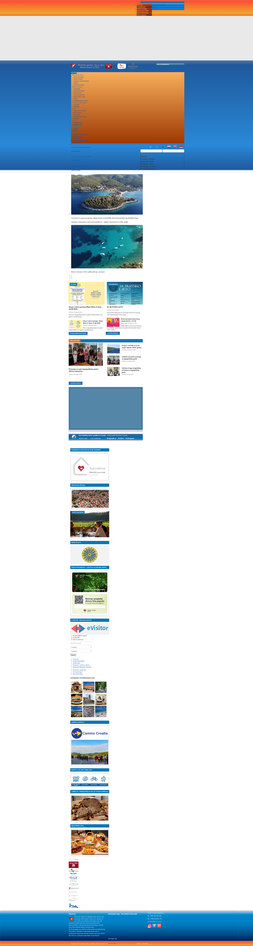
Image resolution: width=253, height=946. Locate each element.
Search (73, 655)
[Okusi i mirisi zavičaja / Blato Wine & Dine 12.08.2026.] (75, 328)
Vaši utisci (139, 943)
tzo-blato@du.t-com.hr (155, 921)
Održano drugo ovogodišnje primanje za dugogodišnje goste (131, 370)
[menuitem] (74, 73)
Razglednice (146, 943)
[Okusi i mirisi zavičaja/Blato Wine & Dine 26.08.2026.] (87, 304)
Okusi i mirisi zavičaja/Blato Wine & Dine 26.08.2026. (85, 308)
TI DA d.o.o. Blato (112, 943)
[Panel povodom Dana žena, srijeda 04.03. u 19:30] (113, 326)
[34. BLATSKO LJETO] (125, 304)
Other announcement (78, 333)
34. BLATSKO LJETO (115, 307)
